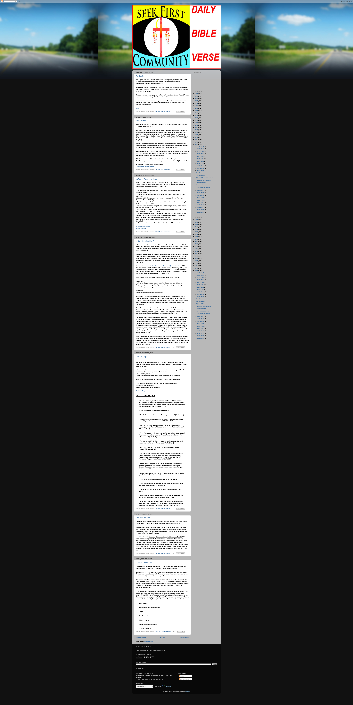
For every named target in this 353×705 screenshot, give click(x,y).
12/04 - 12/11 (201, 154)
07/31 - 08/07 (201, 212)
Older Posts (184, 638)
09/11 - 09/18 (201, 200)
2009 (196, 134)
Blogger (187, 691)
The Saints (140, 76)
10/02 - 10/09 (201, 193)
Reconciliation (141, 121)
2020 (196, 108)
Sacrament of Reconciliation (145, 166)
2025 (196, 96)
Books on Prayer (141, 391)
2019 (196, 110)
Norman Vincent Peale (143, 226)
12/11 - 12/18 (201, 151)
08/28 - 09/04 (201, 205)
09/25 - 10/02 (201, 195)
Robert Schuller (141, 228)
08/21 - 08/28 (201, 207)
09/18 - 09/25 (201, 197)
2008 (196, 137)
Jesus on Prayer (142, 357)
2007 (196, 139)
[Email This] (177, 112)
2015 (196, 120)
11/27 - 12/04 (201, 156)
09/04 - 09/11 (201, 202)
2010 (196, 132)
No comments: (166, 111)
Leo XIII (138, 537)
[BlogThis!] (178, 112)
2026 (196, 93)
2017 (196, 115)
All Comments (184, 679)
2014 (196, 122)
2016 (196, 118)
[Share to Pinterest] (184, 112)
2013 (196, 125)
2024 (196, 98)
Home (162, 638)
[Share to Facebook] (182, 112)
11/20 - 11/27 (200, 158)
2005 (196, 144)
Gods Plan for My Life (144, 563)
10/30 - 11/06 (201, 166)
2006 (196, 142)
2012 (196, 127)
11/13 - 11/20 (200, 161)
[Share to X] (180, 112)
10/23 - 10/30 (201, 168)
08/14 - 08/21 (201, 210)
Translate (168, 686)
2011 (196, 130)
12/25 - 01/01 (201, 146)
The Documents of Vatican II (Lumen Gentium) (166, 266)
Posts (182, 676)
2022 (196, 103)
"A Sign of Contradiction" (145, 241)
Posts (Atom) (148, 641)
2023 (196, 101)
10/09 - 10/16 (201, 190)
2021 (196, 105)
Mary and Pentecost (143, 518)
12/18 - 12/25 (201, 149)
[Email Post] (173, 111)
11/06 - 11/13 (200, 163)
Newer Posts (141, 638)
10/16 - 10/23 (201, 170)
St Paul (138, 108)
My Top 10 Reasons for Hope (146, 179)
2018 (196, 113)
